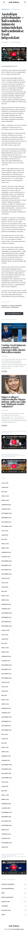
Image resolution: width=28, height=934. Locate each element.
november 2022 (6, 669)
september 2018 (6, 842)
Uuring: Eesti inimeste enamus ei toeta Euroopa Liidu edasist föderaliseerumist (13, 349)
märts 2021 (5, 751)
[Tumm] (22, 447)
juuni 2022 (4, 691)
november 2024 (6, 565)
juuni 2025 (4, 535)
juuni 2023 (4, 639)
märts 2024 (5, 600)
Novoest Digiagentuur (17, 929)
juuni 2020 (4, 786)
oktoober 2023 (6, 621)
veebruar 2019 (6, 834)
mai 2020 (4, 790)
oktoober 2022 (6, 673)
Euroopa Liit (5, 305)
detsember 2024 (6, 561)
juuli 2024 (4, 582)
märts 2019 (5, 829)
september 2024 (6, 574)
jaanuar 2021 (5, 760)
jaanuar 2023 (5, 660)
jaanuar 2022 (5, 712)
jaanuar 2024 (5, 608)
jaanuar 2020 (5, 808)
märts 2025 (5, 548)
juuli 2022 (4, 686)
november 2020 (6, 769)
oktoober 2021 (6, 725)
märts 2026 (5, 500)
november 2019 (6, 816)
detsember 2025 (6, 513)
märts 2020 (5, 799)
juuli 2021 (4, 734)
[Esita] (3, 447)
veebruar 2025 (6, 552)
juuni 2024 (4, 587)
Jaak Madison (14, 2)
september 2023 (6, 626)
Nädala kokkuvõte (7, 897)
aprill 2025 (5, 543)
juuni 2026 (4, 487)
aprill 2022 (5, 699)
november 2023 (6, 617)
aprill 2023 (5, 647)
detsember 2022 (6, 665)
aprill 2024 (5, 595)
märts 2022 (5, 704)
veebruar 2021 (6, 756)
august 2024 (5, 578)
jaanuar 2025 (5, 556)
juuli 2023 (4, 634)
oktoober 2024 (6, 569)
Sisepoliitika (5, 9)
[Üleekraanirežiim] (24, 447)
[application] (14, 442)
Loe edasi (4, 371)
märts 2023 (5, 652)
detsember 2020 (6, 764)
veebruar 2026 (6, 504)
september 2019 (6, 825)
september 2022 (6, 678)
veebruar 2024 (6, 604)
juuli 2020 (4, 782)
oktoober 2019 (6, 821)
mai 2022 (4, 695)
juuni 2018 (4, 847)
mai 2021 (4, 743)
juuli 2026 (4, 483)
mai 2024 (4, 591)
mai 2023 (4, 643)
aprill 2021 (5, 747)
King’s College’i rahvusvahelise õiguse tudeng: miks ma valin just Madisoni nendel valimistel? (13, 401)
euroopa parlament (16, 305)
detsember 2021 (6, 717)
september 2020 (6, 777)
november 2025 (6, 517)
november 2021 (6, 721)
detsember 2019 (6, 812)
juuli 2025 (4, 530)
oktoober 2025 (6, 522)
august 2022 (5, 682)
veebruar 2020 (6, 803)
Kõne (3, 893)
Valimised (16, 377)
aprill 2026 (5, 496)
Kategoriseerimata (7, 888)
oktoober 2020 (6, 773)
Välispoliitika (6, 910)
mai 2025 (4, 539)
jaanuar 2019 (5, 838)
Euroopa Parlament (7, 884)
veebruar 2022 (6, 708)
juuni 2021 (4, 738)
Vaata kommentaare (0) (14, 313)
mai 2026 (4, 491)
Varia (3, 914)
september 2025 (6, 526)
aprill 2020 (5, 795)
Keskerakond (15, 307)
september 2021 (6, 730)
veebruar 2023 (6, 656)
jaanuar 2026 (5, 509)
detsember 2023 (6, 613)
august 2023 (5, 630)
